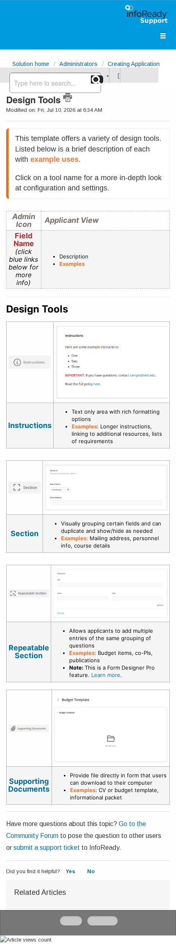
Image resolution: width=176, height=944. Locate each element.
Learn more (105, 675)
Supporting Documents (29, 785)
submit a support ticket (47, 847)
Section (24, 533)
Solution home (31, 64)
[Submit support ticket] (107, 75)
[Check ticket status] (118, 75)
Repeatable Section (29, 651)
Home (71, 920)
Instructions (30, 425)
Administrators (78, 64)
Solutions (102, 920)
